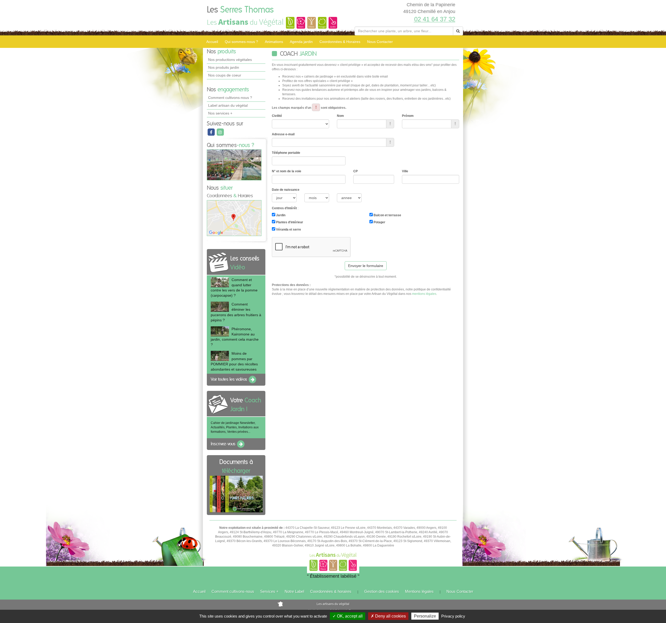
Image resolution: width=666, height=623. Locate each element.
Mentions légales (419, 591)
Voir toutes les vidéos (229, 379)
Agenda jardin (301, 42)
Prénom (408, 116)
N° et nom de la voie (286, 171)
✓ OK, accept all (347, 616)
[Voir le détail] (220, 282)
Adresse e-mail (283, 134)
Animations (274, 42)
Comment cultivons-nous (233, 591)
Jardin (280, 215)
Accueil (212, 42)
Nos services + (220, 113)
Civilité (277, 116)
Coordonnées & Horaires (339, 42)
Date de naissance (285, 190)
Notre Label (294, 591)
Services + (269, 591)
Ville (405, 171)
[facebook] (211, 132)
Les (240, 9)
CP (355, 171)
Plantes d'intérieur (289, 222)
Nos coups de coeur (224, 75)
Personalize (425, 616)
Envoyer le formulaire (365, 266)
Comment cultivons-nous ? (230, 98)
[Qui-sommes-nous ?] (234, 165)
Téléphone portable (286, 153)
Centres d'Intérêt (284, 208)
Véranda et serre (288, 229)
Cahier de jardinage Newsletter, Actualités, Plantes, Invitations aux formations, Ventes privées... (235, 427)
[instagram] (220, 132)
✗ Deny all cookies (388, 616)
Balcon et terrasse (387, 215)
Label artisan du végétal (228, 105)
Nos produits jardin (223, 67)
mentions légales (424, 294)
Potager (379, 222)
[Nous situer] (234, 218)
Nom (340, 116)
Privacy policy (453, 616)
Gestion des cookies (381, 591)
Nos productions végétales (230, 60)
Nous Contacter (380, 42)
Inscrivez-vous (223, 444)
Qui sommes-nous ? (241, 42)
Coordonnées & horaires (330, 591)
